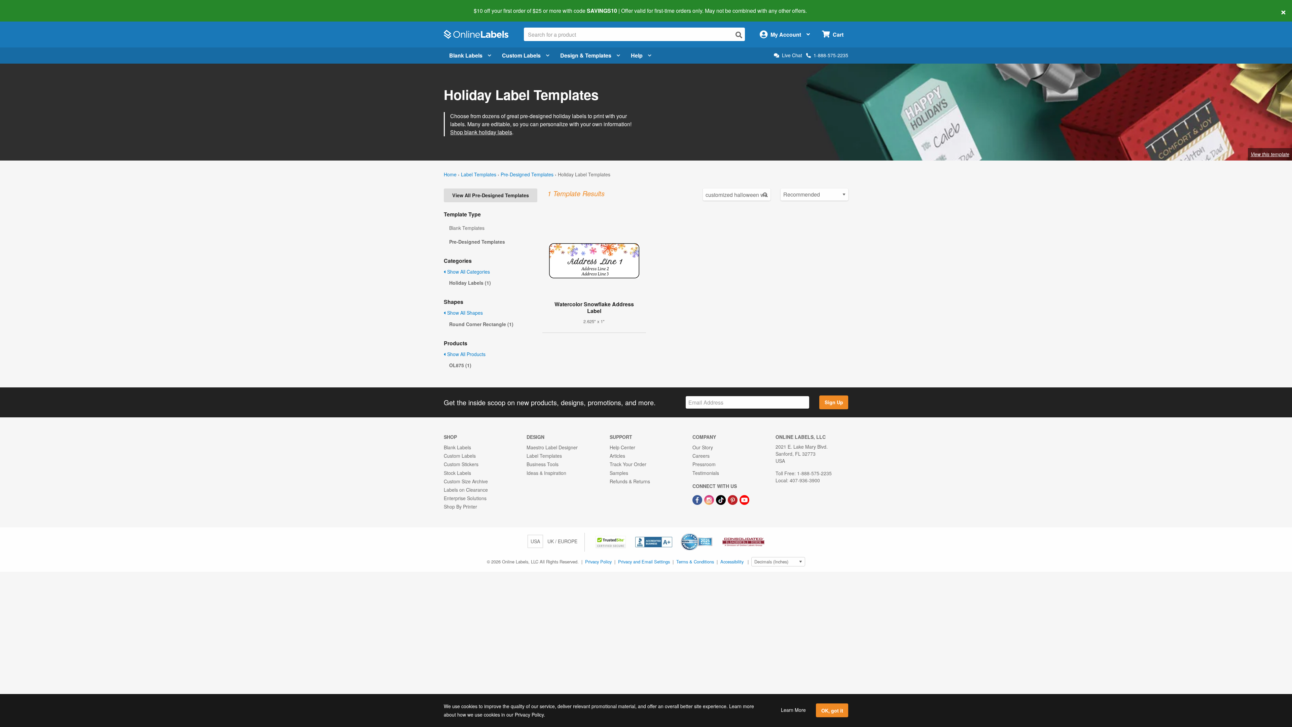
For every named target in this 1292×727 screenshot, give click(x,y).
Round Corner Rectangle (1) (481, 324)
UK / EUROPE (562, 541)
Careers (701, 455)
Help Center (622, 447)
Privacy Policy (598, 561)
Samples (619, 473)
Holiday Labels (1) (470, 282)
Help (637, 55)
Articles (617, 455)
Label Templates (478, 174)
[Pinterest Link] (733, 499)
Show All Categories (468, 271)
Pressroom (704, 464)
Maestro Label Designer (552, 447)
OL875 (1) (460, 365)
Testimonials (705, 473)
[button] (611, 541)
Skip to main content (24, 6)
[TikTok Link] (721, 499)
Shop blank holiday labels (481, 132)
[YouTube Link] (744, 499)
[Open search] (739, 35)
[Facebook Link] (698, 499)
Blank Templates (467, 227)
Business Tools (543, 464)
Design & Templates (585, 55)
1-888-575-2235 (831, 55)
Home (450, 174)
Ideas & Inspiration (546, 473)
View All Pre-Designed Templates (490, 195)
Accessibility (732, 561)
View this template (1270, 154)
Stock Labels (457, 473)
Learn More (793, 709)
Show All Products (466, 354)
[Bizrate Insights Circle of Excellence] (710, 534)
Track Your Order (628, 464)
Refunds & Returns (630, 481)
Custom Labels (521, 55)
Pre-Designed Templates (527, 174)
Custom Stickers (461, 464)
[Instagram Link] (709, 499)
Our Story (702, 447)
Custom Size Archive (466, 481)
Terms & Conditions (695, 561)
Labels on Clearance (466, 489)
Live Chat (792, 55)
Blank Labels (465, 55)
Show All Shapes (464, 312)
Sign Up (834, 402)
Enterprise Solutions (465, 498)
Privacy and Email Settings (644, 561)
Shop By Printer (460, 506)
